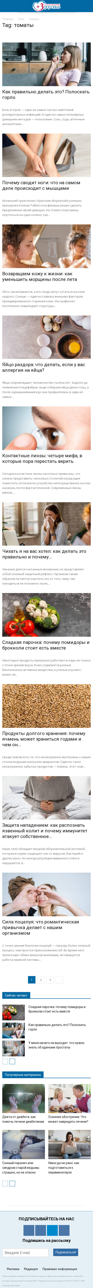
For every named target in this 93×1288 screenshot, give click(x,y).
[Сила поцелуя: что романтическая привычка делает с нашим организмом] (46, 894)
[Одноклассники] (28, 1230)
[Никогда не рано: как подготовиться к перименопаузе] (69, 1144)
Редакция (31, 1269)
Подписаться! (66, 1252)
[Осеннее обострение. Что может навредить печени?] (69, 1098)
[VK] (40, 1230)
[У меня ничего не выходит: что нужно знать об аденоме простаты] (13, 1048)
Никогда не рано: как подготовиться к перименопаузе (63, 1167)
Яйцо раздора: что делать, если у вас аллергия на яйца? (43, 367)
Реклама (13, 1269)
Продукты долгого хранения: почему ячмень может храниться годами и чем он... (43, 739)
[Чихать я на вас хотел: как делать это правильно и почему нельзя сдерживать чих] (46, 524)
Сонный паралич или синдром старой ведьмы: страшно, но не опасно (21, 1167)
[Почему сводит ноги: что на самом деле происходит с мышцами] (46, 155)
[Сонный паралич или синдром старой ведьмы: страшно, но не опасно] (23, 1144)
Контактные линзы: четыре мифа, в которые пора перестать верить (42, 458)
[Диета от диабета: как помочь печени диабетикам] (23, 1098)
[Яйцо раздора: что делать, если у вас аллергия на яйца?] (46, 337)
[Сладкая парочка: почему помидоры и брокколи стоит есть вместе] (46, 615)
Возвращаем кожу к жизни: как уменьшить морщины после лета (39, 276)
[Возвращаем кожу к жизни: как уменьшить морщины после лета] (46, 246)
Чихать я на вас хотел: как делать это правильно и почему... (44, 554)
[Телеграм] (52, 1230)
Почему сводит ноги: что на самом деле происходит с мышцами (41, 185)
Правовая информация (59, 1269)
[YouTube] (64, 1230)
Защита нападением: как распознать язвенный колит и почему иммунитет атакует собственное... (44, 830)
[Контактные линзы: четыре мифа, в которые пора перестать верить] (46, 428)
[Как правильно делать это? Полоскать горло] (46, 64)
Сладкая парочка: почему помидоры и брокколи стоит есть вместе (46, 645)
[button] (86, 6)
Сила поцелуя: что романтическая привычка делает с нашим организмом (40, 927)
